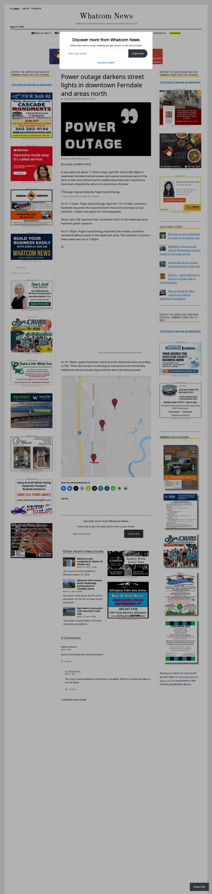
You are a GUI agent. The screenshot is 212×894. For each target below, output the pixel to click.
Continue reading (106, 62)
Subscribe (138, 53)
